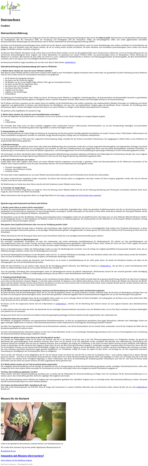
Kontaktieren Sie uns (8, 451)
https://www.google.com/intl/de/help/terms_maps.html (81, 195)
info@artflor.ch (70, 62)
